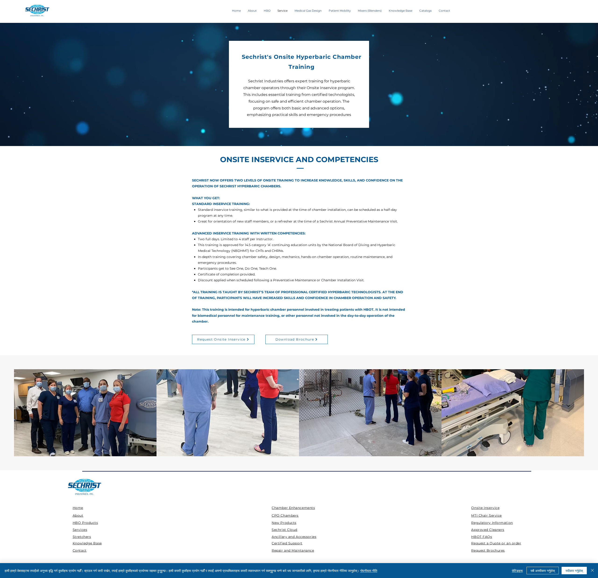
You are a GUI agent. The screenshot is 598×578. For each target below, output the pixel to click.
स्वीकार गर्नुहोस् (574, 570)
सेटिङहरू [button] (517, 570)
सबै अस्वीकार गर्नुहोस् (542, 570)
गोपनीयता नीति (368, 570)
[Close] (592, 570)
